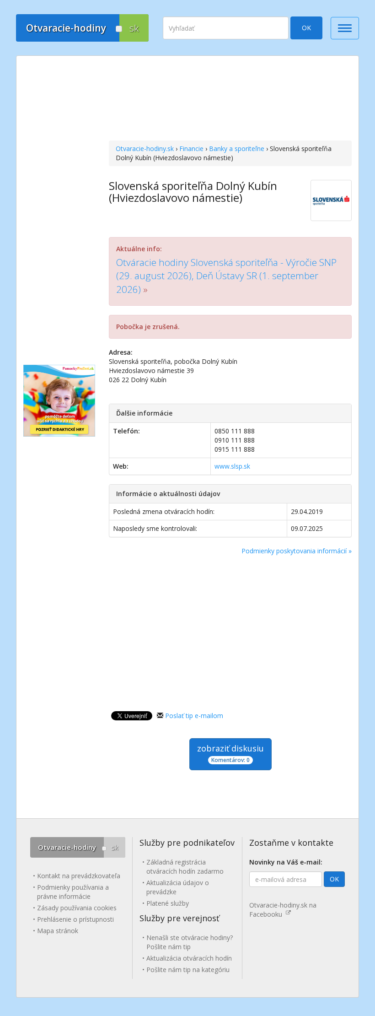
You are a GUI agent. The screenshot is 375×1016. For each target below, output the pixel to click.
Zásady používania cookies (77, 907)
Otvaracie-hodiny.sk (145, 148)
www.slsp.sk (232, 466)
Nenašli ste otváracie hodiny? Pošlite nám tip (189, 942)
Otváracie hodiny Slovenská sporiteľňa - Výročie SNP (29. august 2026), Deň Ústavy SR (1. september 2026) (226, 276)
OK (306, 27)
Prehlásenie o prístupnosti (75, 919)
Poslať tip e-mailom (194, 715)
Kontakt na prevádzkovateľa (78, 875)
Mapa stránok (57, 930)
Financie (191, 148)
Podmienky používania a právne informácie (73, 892)
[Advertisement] (230, 99)
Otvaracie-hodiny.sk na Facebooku (282, 910)
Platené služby (167, 903)
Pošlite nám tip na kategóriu (188, 969)
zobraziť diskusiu (230, 753)
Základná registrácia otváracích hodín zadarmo (185, 866)
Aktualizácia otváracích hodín (189, 958)
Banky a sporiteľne (236, 148)
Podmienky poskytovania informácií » (296, 550)
